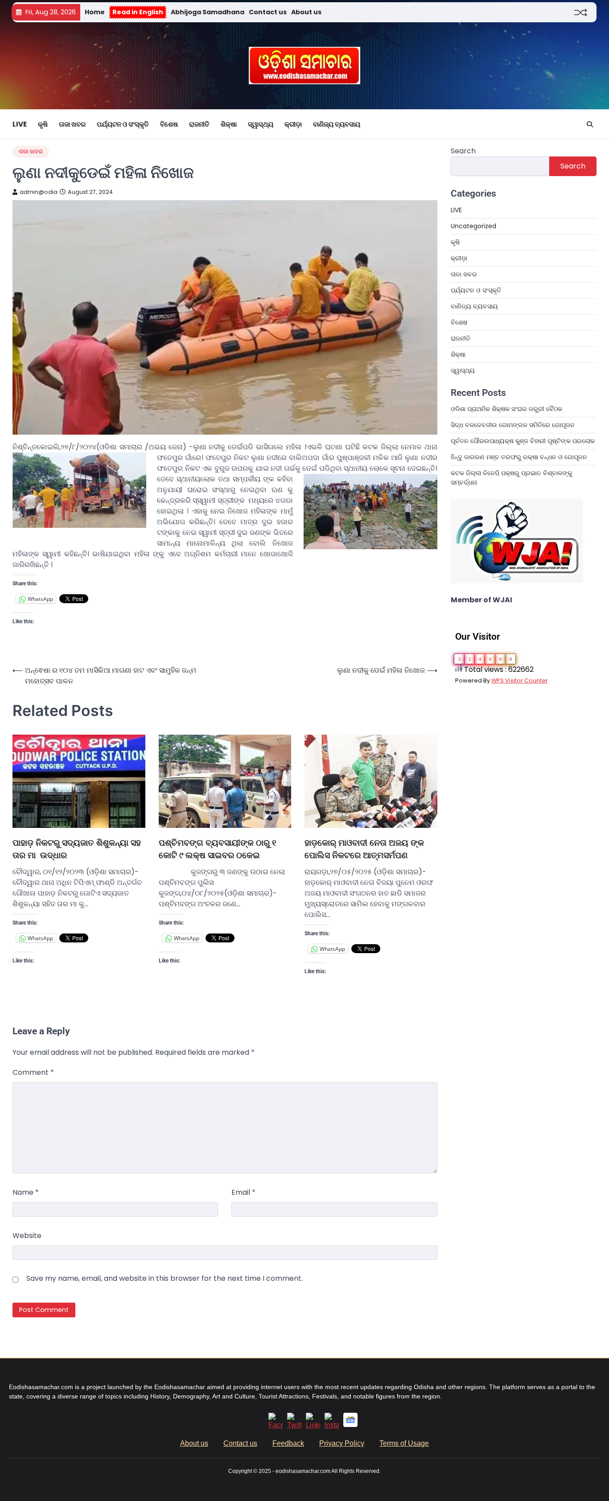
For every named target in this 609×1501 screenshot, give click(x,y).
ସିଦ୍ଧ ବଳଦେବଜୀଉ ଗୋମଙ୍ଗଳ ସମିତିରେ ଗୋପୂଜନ (513, 424)
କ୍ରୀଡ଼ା (293, 124)
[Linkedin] (313, 1425)
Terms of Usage (404, 1443)
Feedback (288, 1443)
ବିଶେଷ (169, 124)
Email (243, 1192)
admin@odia (39, 192)
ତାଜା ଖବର (72, 124)
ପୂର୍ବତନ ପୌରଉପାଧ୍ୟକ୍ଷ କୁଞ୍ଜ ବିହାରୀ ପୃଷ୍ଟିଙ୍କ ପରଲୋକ (523, 440)
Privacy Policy (341, 1443)
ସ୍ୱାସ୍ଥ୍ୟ (260, 124)
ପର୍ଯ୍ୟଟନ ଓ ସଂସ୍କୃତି (123, 124)
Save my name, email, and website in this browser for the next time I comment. (164, 1278)
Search (463, 151)
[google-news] (350, 1424)
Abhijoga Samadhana (207, 12)
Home (95, 12)
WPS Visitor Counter (519, 680)
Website (26, 1235)
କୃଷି (43, 124)
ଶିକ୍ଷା (229, 124)
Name (25, 1192)
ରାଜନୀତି (199, 124)
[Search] (590, 124)
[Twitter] (294, 1425)
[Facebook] (275, 1425)
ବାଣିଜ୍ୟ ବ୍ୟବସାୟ (336, 124)
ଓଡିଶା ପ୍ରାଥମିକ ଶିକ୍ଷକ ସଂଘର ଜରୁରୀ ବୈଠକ (506, 408)
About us (306, 12)
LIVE (19, 124)
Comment (33, 1072)
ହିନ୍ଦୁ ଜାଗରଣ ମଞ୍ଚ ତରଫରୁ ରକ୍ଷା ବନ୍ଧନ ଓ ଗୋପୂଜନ (519, 456)
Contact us (268, 12)
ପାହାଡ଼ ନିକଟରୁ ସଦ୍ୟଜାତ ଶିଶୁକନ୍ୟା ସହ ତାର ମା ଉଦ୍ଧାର (76, 849)
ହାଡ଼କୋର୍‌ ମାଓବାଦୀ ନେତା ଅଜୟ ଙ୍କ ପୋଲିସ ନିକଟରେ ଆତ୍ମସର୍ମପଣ (364, 849)
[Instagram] (332, 1425)
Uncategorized (473, 226)
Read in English (137, 12)
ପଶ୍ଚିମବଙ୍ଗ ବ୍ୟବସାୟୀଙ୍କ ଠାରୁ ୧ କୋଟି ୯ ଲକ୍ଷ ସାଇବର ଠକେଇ (217, 849)
